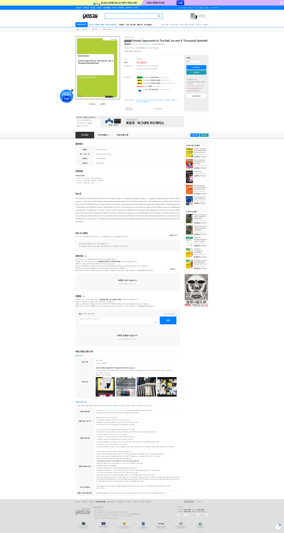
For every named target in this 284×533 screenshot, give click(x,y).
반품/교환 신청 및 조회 (111, 410)
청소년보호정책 (111, 501)
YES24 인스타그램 (193, 502)
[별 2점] (83, 314)
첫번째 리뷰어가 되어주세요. (132, 51)
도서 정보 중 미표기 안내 (203, 88)
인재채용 (84, 501)
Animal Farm (198, 171)
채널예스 (122, 24)
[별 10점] (94, 314)
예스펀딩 (133, 24)
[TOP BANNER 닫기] (281, 3)
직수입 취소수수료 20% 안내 (205, 86)
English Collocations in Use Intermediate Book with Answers (200, 150)
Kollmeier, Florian (129, 48)
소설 (92, 183)
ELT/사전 (94, 29)
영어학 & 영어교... (107, 29)
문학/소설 (86, 180)
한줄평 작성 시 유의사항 (175, 314)
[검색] (159, 16)
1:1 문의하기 (182, 515)
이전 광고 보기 (206, 19)
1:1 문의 (120, 410)
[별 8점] (91, 314)
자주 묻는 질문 (193, 515)
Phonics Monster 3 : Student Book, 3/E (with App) (200, 161)
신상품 (97, 24)
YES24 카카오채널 (185, 502)
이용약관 (91, 501)
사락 (127, 24)
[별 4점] (86, 314)
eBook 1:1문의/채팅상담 (198, 511)
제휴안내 (135, 501)
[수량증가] (200, 61)
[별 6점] (88, 314)
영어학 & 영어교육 (96, 178)
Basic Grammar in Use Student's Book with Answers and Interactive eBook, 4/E (200, 189)
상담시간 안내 (203, 515)
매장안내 (113, 24)
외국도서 (84, 29)
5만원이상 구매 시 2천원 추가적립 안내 (158, 69)
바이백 (108, 24)
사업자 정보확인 (135, 514)
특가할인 (191, 24)
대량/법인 (206, 24)
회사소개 (77, 501)
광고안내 (128, 501)
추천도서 (198, 24)
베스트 (91, 24)
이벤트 (102, 24)
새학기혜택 (164, 24)
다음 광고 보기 (208, 19)
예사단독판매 (174, 24)
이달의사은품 (183, 24)
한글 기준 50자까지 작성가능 (89, 319)
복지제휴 (142, 501)
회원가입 (184, 7)
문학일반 (93, 180)
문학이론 (101, 180)
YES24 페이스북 (188, 502)
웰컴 (77, 29)
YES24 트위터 (190, 502)
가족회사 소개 (202, 501)
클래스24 (140, 24)
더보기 (203, 146)
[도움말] (132, 66)
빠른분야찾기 (81, 24)
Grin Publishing (141, 48)
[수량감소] (191, 61)
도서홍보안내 (121, 501)
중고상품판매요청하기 (129, 108)
